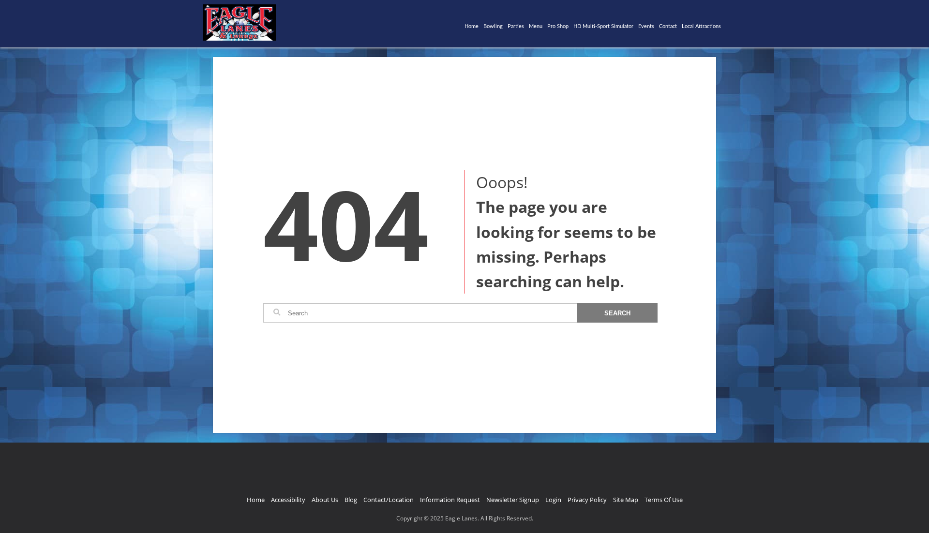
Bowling (493, 26)
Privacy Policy (587, 499)
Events (646, 26)
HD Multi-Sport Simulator (603, 26)
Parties (516, 26)
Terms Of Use (663, 499)
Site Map (625, 499)
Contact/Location (388, 499)
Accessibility (288, 499)
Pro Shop (558, 26)
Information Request (450, 499)
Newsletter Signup (512, 499)
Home (471, 26)
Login (553, 499)
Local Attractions (701, 26)
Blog (351, 499)
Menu (535, 26)
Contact (668, 26)
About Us (325, 499)
